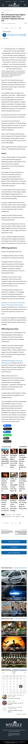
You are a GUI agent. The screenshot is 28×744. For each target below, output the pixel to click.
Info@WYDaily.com (16, 735)
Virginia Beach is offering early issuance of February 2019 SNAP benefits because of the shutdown (21, 533)
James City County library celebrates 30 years (14, 614)
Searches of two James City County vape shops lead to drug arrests (14, 598)
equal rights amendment (6, 516)
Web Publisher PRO (18, 742)
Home (2, 10)
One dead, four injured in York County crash (14, 583)
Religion (22, 516)
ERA (13, 516)
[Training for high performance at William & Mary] (14, 660)
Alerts (14, 580)
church (13, 514)
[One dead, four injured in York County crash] (14, 577)
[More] (19, 28)
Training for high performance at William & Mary (14, 665)
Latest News (7, 10)
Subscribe (22, 1)
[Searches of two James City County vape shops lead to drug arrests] (14, 593)
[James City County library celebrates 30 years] (14, 609)
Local (11, 10)
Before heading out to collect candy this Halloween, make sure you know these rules (14, 649)
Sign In (15, 1)
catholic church (8, 514)
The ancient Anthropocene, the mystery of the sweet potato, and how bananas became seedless (14, 633)
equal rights (18, 514)
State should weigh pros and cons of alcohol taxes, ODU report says (7, 532)
